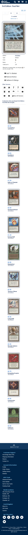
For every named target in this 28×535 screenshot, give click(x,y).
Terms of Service (5, 527)
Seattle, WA (5, 494)
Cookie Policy (20, 527)
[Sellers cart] (22, 2)
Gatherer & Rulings (12, 80)
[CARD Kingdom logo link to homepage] (5, 1)
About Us (4, 506)
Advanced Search (7, 479)
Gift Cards (5, 508)
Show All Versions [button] (18, 96)
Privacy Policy (13, 527)
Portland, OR (5, 498)
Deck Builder (5, 481)
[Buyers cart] (19, 2)
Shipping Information (8, 457)
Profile (4, 467)
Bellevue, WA (6, 496)
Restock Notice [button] (11, 77)
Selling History (6, 471)
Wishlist (4, 473)
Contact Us (5, 461)
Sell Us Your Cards (7, 484)
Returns (4, 459)
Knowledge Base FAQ (8, 454)
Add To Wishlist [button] (11, 73)
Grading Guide (6, 486)
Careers (4, 510)
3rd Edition (17, 55)
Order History (6, 469)
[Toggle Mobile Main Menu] (26, 2)
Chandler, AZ (5, 500)
